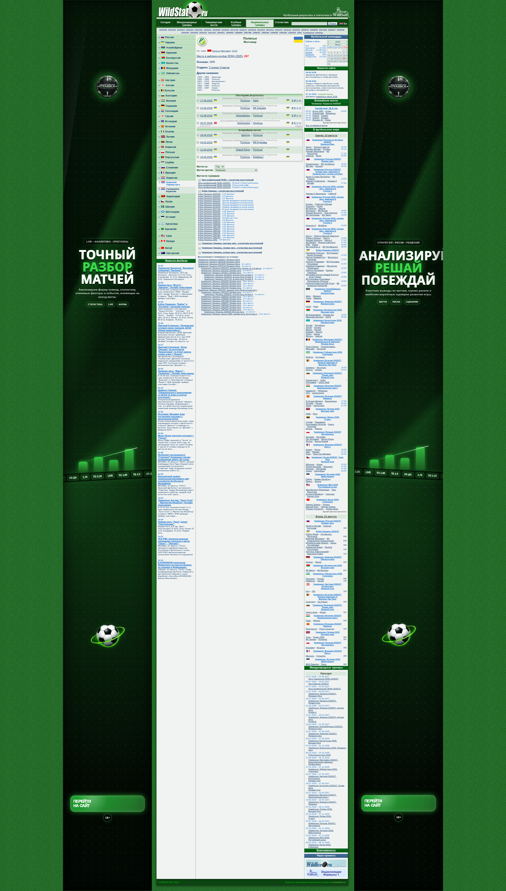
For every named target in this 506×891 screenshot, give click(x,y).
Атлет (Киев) (315, 277)
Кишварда (310, 391)
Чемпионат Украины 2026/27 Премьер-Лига (219, 260)
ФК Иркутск (311, 208)
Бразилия (170, 229)
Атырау (317, 327)
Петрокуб (321, 349)
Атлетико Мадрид (314, 401)
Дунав (323, 612)
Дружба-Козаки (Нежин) (317, 543)
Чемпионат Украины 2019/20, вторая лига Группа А (228, 275)
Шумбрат (322, 225)
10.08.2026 (206, 108)
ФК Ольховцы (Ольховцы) (318, 279)
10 (329, 56)
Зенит (319, 156)
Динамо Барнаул (314, 240)
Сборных (309, 54)
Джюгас (318, 429)
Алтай (309, 327)
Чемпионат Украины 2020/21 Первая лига (221, 273)
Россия (169, 37)
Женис (309, 329)
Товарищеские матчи (213, 23)
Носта (309, 236)
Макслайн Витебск (314, 317)
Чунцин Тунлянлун (314, 509)
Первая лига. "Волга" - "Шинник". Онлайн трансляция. (175, 286)
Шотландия (171, 211)
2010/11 (296, 30)
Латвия (170, 136)
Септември (311, 382)
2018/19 (225, 30)
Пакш (308, 620)
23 (347, 58)
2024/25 (172, 30)
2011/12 (287, 30)
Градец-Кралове (313, 466)
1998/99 (239, 33)
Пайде (309, 479)
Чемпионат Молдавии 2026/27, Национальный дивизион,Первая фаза (323, 762)
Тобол (309, 334)
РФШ (308, 414)
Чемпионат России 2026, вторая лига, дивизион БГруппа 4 (328, 231)
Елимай (309, 332)
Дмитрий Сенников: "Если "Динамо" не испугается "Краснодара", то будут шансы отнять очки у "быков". (174, 350)
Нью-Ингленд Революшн (317, 490)
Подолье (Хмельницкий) (317, 551)
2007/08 (323, 30)
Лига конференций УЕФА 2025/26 (214, 185)
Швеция (169, 206)
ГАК (313, 591)
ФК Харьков (259, 108)
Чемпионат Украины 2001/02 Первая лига (221, 288)
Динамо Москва (313, 149)
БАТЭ (328, 317)
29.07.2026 (206, 123)
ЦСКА (308, 306)
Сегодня (165, 23)
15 (344, 56)
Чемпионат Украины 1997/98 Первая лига (221, 301)
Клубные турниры (236, 23)
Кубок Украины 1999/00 (209, 222)
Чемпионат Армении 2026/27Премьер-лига (327, 302)
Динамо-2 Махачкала (316, 194)
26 (335, 61)
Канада (170, 241)
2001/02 (212, 33)
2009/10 (305, 30)
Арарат (309, 562)
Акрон (309, 147)
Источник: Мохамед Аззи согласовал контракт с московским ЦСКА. (171, 416)
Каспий (317, 329)
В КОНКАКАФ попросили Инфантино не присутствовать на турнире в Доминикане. (175, 564)
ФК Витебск (322, 570)
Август (338, 44)
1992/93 (292, 33)
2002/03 (203, 33)
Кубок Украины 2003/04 (209, 213)
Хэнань (326, 504)
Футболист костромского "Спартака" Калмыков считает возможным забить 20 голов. (174, 457)
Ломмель (310, 367)
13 (338, 56)
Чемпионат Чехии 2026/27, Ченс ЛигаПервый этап (328, 459)
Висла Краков (321, 441)
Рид (308, 591)
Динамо (325, 118)
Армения (171, 52)
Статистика (282, 23)
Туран (308, 298)
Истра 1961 (318, 111)
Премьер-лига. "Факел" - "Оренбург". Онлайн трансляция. (176, 372)
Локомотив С (312, 380)
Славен (324, 115)
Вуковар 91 (317, 120)
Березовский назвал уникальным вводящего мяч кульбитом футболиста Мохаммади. (173, 480)
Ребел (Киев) (312, 534)
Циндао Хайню (328, 507)
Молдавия (171, 68)
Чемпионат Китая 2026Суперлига (327, 500)
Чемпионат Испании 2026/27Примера (327, 397)
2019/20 (216, 30)
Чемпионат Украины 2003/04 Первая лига (221, 283)
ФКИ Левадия (312, 664)
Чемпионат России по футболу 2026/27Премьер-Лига (327, 142)
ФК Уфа (309, 166)
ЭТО (308, 393)
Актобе (309, 325)
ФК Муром (323, 211)
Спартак (309, 156)
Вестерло (321, 367)
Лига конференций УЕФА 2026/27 (236, 120)
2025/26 (163, 30)
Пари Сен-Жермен (322, 454)
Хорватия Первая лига (170, 183)
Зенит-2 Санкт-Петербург (318, 177)
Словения (171, 167)
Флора (318, 481)
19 (335, 58)
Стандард (310, 602)
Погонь (309, 441)
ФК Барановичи (313, 315)
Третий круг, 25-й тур (326, 108)
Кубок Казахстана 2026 (319, 755)
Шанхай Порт (312, 507)
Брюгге (309, 370)
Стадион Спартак (219, 67)
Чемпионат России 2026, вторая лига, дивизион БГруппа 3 (328, 220)
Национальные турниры (260, 23)
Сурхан (320, 579)
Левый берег (243, 149)
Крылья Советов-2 (326, 242)
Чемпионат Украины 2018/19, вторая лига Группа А (228, 277)
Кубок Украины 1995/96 (209, 231)
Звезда (322, 208)
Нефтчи (309, 357)
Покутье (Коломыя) (315, 270)
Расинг (319, 403)
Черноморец (243, 115)
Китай (168, 248)
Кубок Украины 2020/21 (209, 203)
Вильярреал (331, 401)
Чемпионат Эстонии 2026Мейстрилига (327, 475)
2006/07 (332, 30)
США (168, 236)
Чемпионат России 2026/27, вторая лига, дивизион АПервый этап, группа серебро (328, 171)
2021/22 (199, 30)
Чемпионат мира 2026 (326, 96)
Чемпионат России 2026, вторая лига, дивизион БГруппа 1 (328, 188)
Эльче (308, 405)
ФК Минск (310, 570)
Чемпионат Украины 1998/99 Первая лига (221, 299)
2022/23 (190, 30)
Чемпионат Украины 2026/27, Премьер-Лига (243, 98)
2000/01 (221, 33)
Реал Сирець (312, 346)
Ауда (308, 637)
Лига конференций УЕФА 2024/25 (214, 187)
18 (331, 58)
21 (341, 58)
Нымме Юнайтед (322, 479)
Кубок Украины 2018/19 (209, 207)
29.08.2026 (206, 135)
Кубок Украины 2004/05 (209, 211)
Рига (315, 414)
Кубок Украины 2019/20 (209, 205)
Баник (319, 464)
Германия (170, 106)
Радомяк (310, 437)
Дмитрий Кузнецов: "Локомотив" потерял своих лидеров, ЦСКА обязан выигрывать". (176, 327)
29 (344, 61)
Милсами (310, 349)
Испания (169, 126)
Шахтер (245, 135)
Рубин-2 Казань (313, 238)
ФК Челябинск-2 (330, 247)
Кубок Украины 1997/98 (209, 227)
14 (341, 56)
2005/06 (341, 30)
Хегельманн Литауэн (316, 424)
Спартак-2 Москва (323, 204)
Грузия (168, 116)
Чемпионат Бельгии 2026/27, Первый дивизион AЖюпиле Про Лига (327, 362)
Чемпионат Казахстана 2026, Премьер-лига (327, 321)
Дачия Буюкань (328, 346)
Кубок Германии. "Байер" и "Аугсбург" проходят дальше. (174, 305)
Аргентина (171, 224)
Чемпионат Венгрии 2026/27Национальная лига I (328, 387)
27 (338, 61)
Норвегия (170, 147)
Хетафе (309, 403)
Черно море (311, 612)
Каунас (309, 429)
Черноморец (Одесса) (317, 281)
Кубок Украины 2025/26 (209, 194)
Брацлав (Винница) (315, 538)
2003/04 (194, 33)
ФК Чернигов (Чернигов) (323, 284)
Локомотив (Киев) (314, 547)
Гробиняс (322, 639)
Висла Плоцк (327, 439)
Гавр (308, 452)
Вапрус (309, 481)
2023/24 (181, 30)
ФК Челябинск (327, 164)
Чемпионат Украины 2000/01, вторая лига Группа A (228, 294)
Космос (309, 204)
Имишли (317, 296)
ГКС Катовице (312, 439)
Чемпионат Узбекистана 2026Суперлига (327, 353)
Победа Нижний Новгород (326, 236)
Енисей (319, 166)
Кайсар (318, 336)
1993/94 (283, 33)
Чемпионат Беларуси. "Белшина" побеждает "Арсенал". (176, 269)
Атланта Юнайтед (314, 494)
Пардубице (319, 471)
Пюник (318, 562)
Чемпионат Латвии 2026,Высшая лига (320, 810)
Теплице (310, 469)
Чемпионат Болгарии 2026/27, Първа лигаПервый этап (327, 375)
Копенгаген (243, 123)
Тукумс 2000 (318, 637)
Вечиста (321, 648)
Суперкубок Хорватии (170, 190)
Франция (170, 172)
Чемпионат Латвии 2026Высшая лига (328, 410)
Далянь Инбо (332, 509)
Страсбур (321, 656)
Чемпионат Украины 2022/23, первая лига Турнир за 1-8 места (231, 268)
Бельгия (169, 90)
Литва (168, 142)
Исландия (170, 121)
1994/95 (274, 33)
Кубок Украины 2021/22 (209, 200)
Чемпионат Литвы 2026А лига (327, 418)
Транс (324, 664)
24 (329, 61)
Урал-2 (326, 238)
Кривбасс (258, 157)
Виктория (328, 466)
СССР (234, 51)
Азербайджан (173, 47)
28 (341, 61)
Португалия (171, 157)
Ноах (315, 306)
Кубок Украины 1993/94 (209, 235)
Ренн (308, 454)
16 (347, 56)
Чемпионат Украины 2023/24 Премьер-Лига (219, 266)
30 (347, 61)
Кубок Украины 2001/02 (209, 218)
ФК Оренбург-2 (313, 247)
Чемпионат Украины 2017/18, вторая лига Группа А (228, 279)
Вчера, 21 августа (326, 516)
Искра (320, 206)
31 (329, 64)
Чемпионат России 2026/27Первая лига (327, 160)
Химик (315, 245)
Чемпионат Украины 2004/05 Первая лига (221, 281)
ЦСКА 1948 (324, 382)
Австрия (169, 80)
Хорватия (171, 178)
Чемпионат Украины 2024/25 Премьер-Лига (219, 264)
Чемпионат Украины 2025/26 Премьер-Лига (219, 262)
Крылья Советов (321, 147)
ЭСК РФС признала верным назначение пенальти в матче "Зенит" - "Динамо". (174, 541)
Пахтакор (310, 579)
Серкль (318, 370)
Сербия (169, 162)
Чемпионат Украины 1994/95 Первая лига (221, 307)
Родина (326, 149)
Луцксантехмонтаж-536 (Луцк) (320, 283)
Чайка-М (332, 194)
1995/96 (265, 33)
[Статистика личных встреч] (198, 100)
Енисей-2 (310, 206)
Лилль (317, 449)
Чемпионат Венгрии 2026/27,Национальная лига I (322, 796)
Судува (309, 422)
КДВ (308, 245)
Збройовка (321, 469)
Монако (315, 452)
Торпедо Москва (313, 526)
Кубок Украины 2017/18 (209, 209)
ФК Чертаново (313, 215)
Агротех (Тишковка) (315, 262)
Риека (328, 120)
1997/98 (247, 33)
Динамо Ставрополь (315, 181)
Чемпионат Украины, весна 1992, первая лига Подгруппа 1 (229, 314)
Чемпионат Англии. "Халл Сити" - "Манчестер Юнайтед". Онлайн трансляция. (175, 502)
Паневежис (320, 422)
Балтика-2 (310, 211)
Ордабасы (320, 325)
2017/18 (234, 30)
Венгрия (170, 100)
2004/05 (185, 33)
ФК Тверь (326, 215)
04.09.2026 (206, 142)
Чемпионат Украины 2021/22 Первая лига (221, 270)
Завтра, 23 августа (326, 135)
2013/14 (270, 30)
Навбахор (310, 581)
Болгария (170, 95)
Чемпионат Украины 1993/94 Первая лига (221, 310)
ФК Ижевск (311, 242)
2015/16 (252, 30)
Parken (298, 126)
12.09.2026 (206, 149)
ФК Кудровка (260, 142)
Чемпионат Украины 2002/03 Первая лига (221, 286)
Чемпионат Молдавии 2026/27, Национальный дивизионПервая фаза (327, 341)
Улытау (319, 332)
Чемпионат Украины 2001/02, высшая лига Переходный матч (227, 290)
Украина (169, 42)
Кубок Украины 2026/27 (327, 250)
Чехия (168, 201)
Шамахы (318, 298)
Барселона (319, 405)
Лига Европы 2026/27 (318, 684)
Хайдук (315, 118)
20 (338, 58)
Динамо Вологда (314, 213)
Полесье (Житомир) (221, 51)
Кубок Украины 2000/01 (209, 220)
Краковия (310, 648)
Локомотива (318, 113)
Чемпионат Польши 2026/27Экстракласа (327, 433)
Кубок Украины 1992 (207, 240)
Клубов (308, 52)
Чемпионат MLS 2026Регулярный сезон (327, 486)
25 (331, 61)
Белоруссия (173, 58)
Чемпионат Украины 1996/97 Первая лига (221, 303)
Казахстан (171, 63)
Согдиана (320, 357)
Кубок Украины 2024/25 (209, 196)
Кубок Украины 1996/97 (209, 229)
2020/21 (207, 30)
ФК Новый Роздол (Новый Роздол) (322, 275)
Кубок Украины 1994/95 (209, 233)
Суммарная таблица (313, 33)
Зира (308, 296)
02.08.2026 (206, 115)
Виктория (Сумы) (315, 554)
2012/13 (279, 30)
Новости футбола (176, 260)
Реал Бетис (311, 629)
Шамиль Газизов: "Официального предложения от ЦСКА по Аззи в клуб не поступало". (174, 393)
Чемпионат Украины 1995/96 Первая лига (221, 305)
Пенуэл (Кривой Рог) (315, 257)
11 (332, 56)
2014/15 (261, 30)
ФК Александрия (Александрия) (320, 539)
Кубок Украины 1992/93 (209, 237)
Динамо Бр (328, 315)
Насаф (320, 581)
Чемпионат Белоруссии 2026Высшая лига (327, 311)
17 (329, 58)
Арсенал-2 (311, 225)
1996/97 (256, 33)
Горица (315, 115)
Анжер (309, 449)
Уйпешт (316, 620)
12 (335, 56)
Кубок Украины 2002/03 (209, 216)
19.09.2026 (206, 157)
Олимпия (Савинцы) (315, 266)
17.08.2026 (206, 100)
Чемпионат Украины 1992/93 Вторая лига (224, 312)
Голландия (171, 111)
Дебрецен (323, 391)
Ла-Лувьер (323, 602)
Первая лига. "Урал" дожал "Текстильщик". (172, 523)
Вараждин (331, 113)
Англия (169, 85)
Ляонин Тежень (313, 504)
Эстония (169, 217)
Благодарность (326, 850)
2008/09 (314, 30)
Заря (256, 100)
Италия (169, 131)
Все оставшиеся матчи (317, 125)
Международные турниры (187, 23)
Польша (169, 152)
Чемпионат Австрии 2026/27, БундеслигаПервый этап (327, 586)
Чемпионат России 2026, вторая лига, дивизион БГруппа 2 (328, 199)
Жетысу (309, 336)
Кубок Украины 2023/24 (209, 198)
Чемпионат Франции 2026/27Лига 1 (327, 446)
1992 (299, 33)
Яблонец (310, 464)
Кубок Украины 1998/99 (209, 224)
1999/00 (230, 33)
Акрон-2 (328, 240)
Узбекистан (172, 73)
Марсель (310, 656)
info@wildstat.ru (338, 882)
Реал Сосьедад (326, 629)
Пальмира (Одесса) (315, 253)
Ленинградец (312, 164)
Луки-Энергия (330, 213)
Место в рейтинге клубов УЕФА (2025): (220, 56)
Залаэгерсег (318, 393)
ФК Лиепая (311, 639)
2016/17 (243, 30)
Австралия (172, 253)
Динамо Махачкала (315, 151)
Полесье (245, 100)
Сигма (309, 471)
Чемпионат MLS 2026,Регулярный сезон (319, 838)
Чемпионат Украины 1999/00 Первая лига (221, 296)
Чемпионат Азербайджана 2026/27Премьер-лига (328, 291)
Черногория (172, 196)
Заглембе (321, 437)
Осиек (328, 111)
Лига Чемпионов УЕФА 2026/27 (323, 679)
